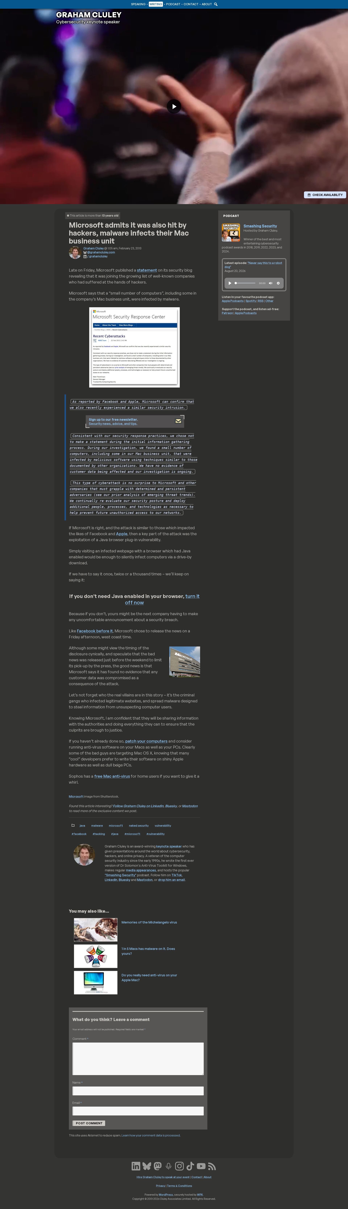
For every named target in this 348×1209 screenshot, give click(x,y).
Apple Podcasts (233, 301)
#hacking (99, 834)
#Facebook (79, 834)
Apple (121, 533)
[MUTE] (270, 283)
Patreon (227, 313)
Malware (97, 825)
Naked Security (139, 825)
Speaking (138, 4)
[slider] (245, 283)
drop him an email (171, 880)
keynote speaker (169, 846)
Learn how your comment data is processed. (151, 1135)
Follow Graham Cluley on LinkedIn (138, 806)
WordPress (166, 1194)
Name (77, 1082)
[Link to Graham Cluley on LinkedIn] (136, 1165)
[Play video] (174, 106)
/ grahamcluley (97, 256)
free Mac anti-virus (112, 776)
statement (147, 270)
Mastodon (190, 806)
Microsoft (76, 796)
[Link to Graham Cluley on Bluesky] (146, 1165)
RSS (260, 301)
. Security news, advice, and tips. (113, 421)
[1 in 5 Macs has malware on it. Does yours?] (96, 955)
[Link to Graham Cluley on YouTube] (201, 1165)
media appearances (141, 870)
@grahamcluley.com (101, 252)
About (207, 4)
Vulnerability (163, 825)
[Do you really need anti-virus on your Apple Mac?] (96, 982)
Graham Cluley (70, 4)
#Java (114, 834)
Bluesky (171, 806)
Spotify (251, 301)
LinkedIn (111, 880)
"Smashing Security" (120, 875)
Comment (80, 1039)
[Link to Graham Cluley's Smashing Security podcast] (168, 1165)
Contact (191, 4)
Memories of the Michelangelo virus (149, 922)
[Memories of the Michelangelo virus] (96, 929)
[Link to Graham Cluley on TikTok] (190, 1165)
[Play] (230, 283)
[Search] (215, 4)
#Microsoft (132, 834)
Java (82, 825)
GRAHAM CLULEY (88, 14)
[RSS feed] (212, 1165)
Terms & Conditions (179, 1185)
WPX (200, 1194)
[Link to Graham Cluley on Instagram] (179, 1165)
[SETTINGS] (278, 283)
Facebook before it (95, 630)
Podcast (173, 4)
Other (269, 301)
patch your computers (146, 741)
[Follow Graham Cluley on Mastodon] (157, 1165)
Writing (156, 4)
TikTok (176, 875)
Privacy (160, 1185)
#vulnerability (155, 834)
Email (77, 1103)
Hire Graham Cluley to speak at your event (163, 1177)
